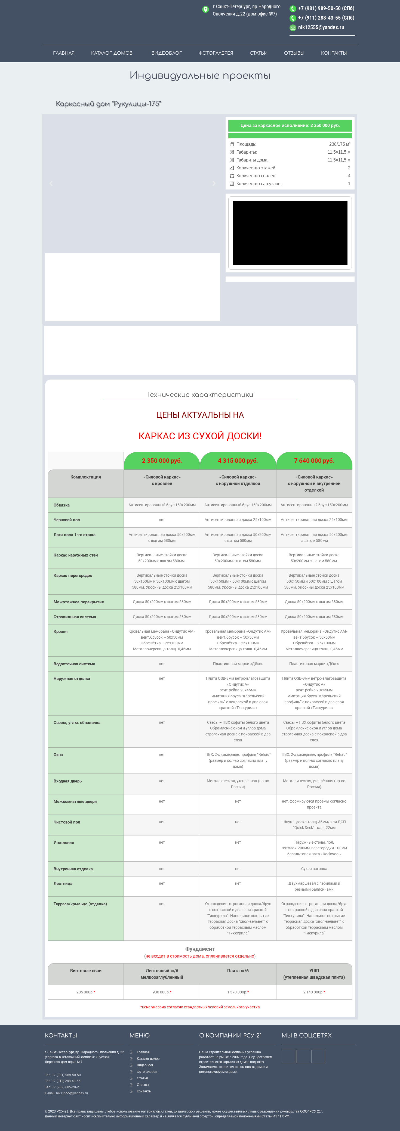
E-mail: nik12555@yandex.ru (66, 1093)
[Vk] (288, 1056)
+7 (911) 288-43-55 (66, 1081)
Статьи (259, 53)
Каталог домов (112, 53)
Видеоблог (167, 53)
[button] (51, 183)
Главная (64, 53)
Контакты (334, 53)
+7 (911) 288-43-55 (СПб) (326, 17)
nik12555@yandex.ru (321, 27)
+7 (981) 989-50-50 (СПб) (326, 8)
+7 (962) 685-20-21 (66, 1087)
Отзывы (294, 53)
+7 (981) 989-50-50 (66, 1075)
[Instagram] (318, 1056)
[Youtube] (303, 1056)
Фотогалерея (216, 53)
